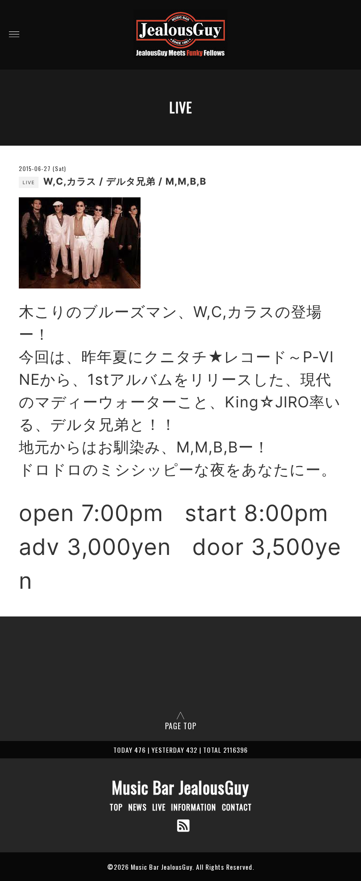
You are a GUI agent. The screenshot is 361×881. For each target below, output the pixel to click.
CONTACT (237, 807)
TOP (116, 807)
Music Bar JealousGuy (180, 787)
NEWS (137, 807)
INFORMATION (193, 807)
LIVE (158, 807)
